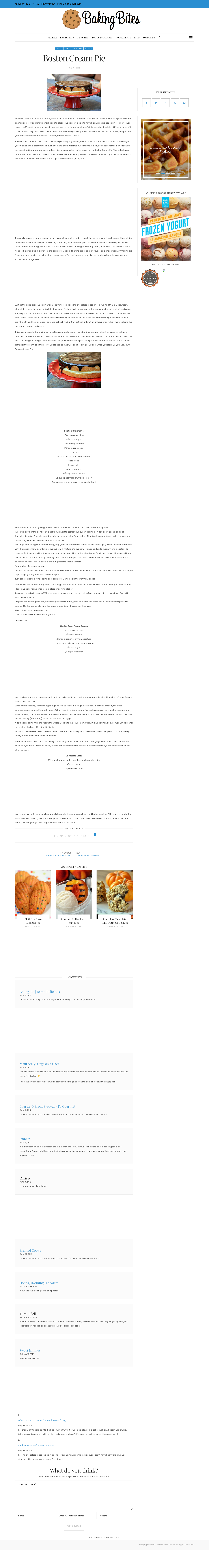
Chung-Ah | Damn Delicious (40, 991)
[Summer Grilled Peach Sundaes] (74, 894)
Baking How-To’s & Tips (74, 37)
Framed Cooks (30, 1250)
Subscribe (149, 37)
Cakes (59, 48)
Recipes (52, 37)
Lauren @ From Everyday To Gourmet (47, 1106)
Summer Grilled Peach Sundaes (73, 921)
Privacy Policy (48, 4)
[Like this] (92, 835)
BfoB (137, 37)
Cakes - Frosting (73, 48)
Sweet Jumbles (30, 1350)
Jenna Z (25, 1138)
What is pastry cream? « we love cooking (42, 1420)
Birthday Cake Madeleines (33, 921)
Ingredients (123, 37)
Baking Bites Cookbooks (69, 4)
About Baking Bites (24, 4)
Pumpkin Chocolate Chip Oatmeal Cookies (114, 921)
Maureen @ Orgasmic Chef (39, 1063)
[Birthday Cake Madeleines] (33, 894)
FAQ (37, 4)
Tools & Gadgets (102, 37)
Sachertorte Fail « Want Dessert (36, 1445)
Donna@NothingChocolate (39, 1282)
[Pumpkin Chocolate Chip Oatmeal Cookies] (115, 894)
